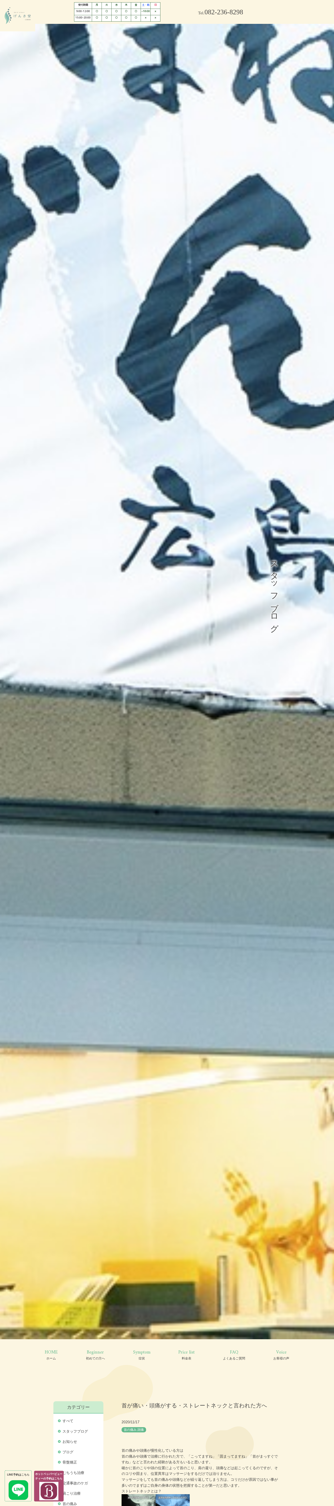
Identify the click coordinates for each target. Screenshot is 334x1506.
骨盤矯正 (69, 1464)
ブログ (67, 1453)
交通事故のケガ (75, 1484)
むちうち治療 (73, 1474)
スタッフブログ (75, 1433)
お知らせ (69, 1443)
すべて (67, 1422)
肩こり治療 (71, 1495)
